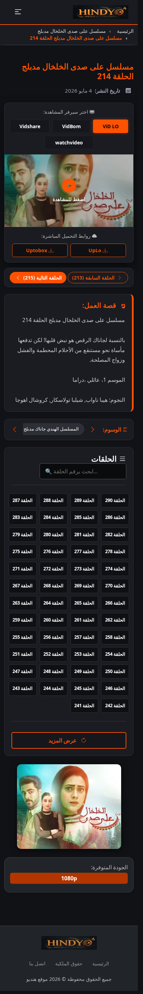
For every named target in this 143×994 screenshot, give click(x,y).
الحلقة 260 (53, 620)
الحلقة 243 (22, 688)
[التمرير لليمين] (93, 429)
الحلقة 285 (84, 517)
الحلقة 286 (115, 517)
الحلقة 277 (84, 551)
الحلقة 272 (53, 569)
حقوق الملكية (69, 963)
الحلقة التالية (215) (42, 277)
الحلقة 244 (53, 688)
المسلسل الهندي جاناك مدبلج (51, 429)
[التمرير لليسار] (14, 429)
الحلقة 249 (84, 671)
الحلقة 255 (22, 637)
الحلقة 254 (115, 654)
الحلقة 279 (22, 534)
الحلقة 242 (115, 705)
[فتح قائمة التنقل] (17, 12)
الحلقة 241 (84, 705)
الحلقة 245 (84, 688)
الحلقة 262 (115, 620)
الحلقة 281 (84, 534)
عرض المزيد (63, 740)
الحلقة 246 (115, 688)
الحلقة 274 (115, 569)
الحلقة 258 (115, 637)
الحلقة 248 (53, 671)
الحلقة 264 (53, 603)
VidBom (71, 126)
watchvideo (69, 142)
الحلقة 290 (115, 500)
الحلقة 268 (53, 586)
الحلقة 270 (115, 586)
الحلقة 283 (22, 517)
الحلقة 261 (84, 620)
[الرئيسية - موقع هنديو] (100, 12)
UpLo (96, 250)
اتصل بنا (37, 963)
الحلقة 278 (115, 551)
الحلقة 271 (22, 569)
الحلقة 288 (53, 500)
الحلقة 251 (22, 654)
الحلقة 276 (53, 551)
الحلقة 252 (53, 654)
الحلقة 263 (22, 603)
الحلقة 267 (22, 586)
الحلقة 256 (53, 637)
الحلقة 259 (22, 620)
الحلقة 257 (84, 637)
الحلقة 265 (84, 603)
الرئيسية (100, 963)
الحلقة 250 (115, 671)
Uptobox (37, 250)
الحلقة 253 (84, 654)
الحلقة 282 (115, 534)
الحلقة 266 (115, 603)
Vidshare (29, 126)
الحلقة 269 (84, 586)
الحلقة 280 (53, 534)
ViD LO (111, 126)
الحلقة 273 (84, 569)
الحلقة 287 (22, 500)
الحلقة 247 (22, 671)
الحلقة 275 (22, 551)
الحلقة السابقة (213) (94, 277)
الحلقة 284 (53, 517)
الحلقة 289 (84, 500)
